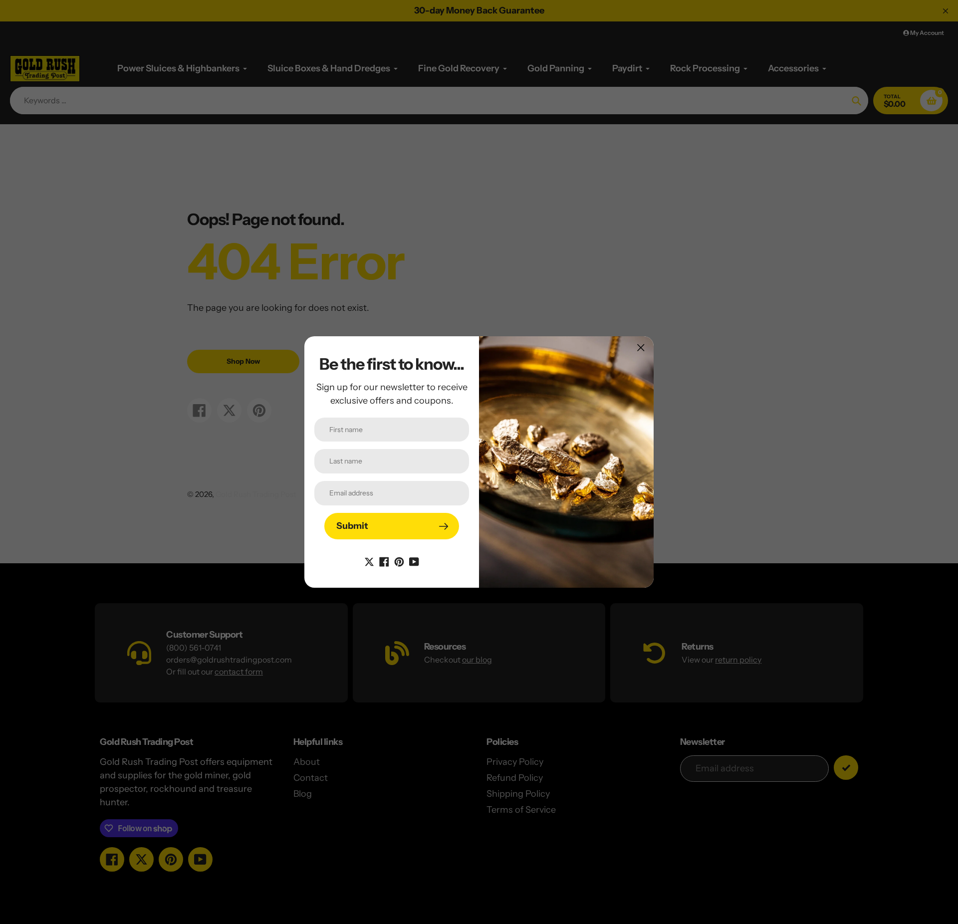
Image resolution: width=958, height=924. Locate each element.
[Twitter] (369, 560)
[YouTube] (414, 560)
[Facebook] (384, 560)
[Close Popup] (641, 347)
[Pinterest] (399, 560)
